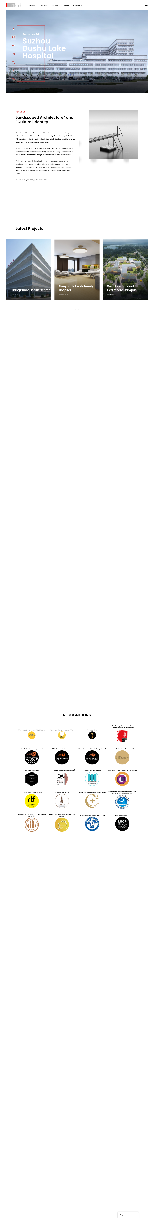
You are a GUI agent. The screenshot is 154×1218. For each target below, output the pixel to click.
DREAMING (77, 5)
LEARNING (44, 5)
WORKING (56, 5)
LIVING (66, 5)
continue (14, 295)
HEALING (32, 5)
